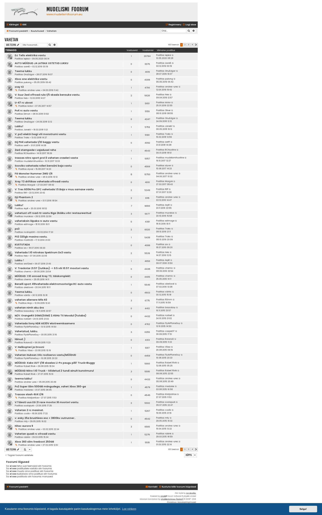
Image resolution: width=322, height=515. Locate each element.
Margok (31, 184)
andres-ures (33, 90)
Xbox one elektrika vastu (31, 79)
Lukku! (19, 126)
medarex (28, 389)
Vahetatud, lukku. (26, 331)
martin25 (28, 240)
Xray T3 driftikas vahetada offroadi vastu (42, 181)
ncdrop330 (29, 232)
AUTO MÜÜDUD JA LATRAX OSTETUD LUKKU (41, 63)
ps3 (17, 228)
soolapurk (29, 405)
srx (25, 247)
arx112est (28, 263)
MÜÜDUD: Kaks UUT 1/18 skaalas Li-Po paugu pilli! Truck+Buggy (55, 363)
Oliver (168, 110)
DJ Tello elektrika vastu (30, 55)
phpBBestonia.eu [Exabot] (172, 499)
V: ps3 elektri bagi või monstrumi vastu (40, 134)
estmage (28, 224)
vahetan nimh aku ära (29, 307)
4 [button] (192, 44)
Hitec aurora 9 (24, 426)
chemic (28, 271)
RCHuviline (29, 153)
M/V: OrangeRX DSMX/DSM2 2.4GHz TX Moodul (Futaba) (50, 315)
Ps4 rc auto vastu (26, 110)
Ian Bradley (191, 493)
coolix (27, 413)
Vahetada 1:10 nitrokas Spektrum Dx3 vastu (43, 252)
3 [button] (188, 44)
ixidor (30, 106)
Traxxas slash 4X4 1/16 (29, 394)
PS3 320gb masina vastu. (31, 236)
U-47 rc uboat (24, 102)
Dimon (27, 113)
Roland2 (28, 342)
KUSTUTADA (22, 244)
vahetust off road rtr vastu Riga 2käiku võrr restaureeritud (53, 213)
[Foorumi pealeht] (24, 12)
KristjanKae (33, 397)
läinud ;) (20, 339)
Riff (25, 192)
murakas (28, 216)
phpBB (163, 496)
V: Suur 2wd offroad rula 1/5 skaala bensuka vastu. (47, 94)
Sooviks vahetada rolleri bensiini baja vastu (43, 165)
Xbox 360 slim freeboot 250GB (34, 441)
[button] (196, 45)
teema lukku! (23, 378)
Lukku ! (19, 260)
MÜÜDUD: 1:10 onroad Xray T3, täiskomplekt (42, 276)
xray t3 (19, 87)
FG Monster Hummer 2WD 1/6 (33, 173)
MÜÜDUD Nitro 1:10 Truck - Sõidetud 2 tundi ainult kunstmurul (54, 370)
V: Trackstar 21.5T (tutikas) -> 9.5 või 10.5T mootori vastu (52, 268)
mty (26, 421)
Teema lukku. (24, 292)
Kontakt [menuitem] (152, 486)
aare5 (27, 66)
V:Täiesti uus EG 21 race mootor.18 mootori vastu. (47, 402)
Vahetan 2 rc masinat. (29, 410)
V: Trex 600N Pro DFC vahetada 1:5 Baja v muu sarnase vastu (54, 189)
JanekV (27, 129)
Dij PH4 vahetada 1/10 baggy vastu (37, 142)
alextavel (28, 287)
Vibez (30, 350)
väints (27, 295)
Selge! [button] (303, 509)
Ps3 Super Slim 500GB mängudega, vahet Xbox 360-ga (50, 386)
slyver (30, 169)
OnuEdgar (29, 74)
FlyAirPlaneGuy (31, 326)
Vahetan (11, 39)
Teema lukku (23, 71)
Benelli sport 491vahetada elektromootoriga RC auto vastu (53, 284)
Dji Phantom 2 (24, 197)
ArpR (26, 208)
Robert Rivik (29, 366)
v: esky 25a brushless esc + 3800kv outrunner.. (45, 418)
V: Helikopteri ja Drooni (29, 347)
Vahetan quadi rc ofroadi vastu (35, 433)
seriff (26, 145)
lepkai (27, 58)
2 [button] (184, 44)
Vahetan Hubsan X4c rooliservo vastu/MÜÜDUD (45, 355)
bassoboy (29, 311)
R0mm (168, 299)
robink (27, 437)
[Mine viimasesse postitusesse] (173, 55)
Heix (26, 98)
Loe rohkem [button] (129, 508)
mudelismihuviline (33, 161)
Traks (26, 137)
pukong (28, 82)
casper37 (170, 331)
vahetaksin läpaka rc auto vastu (36, 221)
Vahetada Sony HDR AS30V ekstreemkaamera (45, 323)
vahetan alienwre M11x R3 (31, 299)
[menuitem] (22, 24)
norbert (27, 318)
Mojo (29, 303)
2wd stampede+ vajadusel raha (35, 150)
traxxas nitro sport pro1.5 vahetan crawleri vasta (46, 158)
